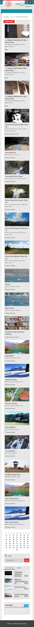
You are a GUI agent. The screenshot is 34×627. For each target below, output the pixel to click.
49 (20, 545)
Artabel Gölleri (9, 356)
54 (13, 547)
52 (6, 547)
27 (17, 539)
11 (9, 535)
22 (24, 537)
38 (6, 543)
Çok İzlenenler (9, 568)
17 (6, 537)
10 (6, 535)
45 (6, 545)
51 (27, 545)
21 (20, 537)
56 (20, 547)
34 (17, 541)
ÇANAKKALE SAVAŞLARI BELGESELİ (18, 574)
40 (13, 543)
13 (17, 535)
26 (13, 539)
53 (9, 547)
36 (24, 541)
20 (17, 537)
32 (9, 541)
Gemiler (7, 284)
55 (17, 547)
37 (27, 541)
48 (17, 545)
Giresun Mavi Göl (10, 152)
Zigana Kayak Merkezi (12, 498)
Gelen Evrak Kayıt (20, 587)
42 (20, 543)
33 (13, 541)
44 (27, 543)
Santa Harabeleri (10, 427)
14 (20, 535)
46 (9, 545)
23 (27, 537)
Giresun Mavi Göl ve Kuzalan (14, 176)
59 (17, 549)
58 (27, 547)
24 (6, 539)
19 (13, 537)
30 (27, 539)
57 (24, 547)
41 (17, 543)
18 (9, 537)
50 (24, 545)
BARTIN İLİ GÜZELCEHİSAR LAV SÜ (21, 581)
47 (13, 545)
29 (24, 539)
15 (24, 535)
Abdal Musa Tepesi (11, 379)
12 (13, 535)
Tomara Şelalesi (10, 451)
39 (9, 543)
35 (20, 541)
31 (6, 541)
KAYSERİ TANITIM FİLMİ (12, 475)
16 (27, 535)
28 (20, 539)
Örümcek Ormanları (11, 403)
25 (9, 539)
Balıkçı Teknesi (9, 308)
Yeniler (19, 568)
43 (24, 543)
